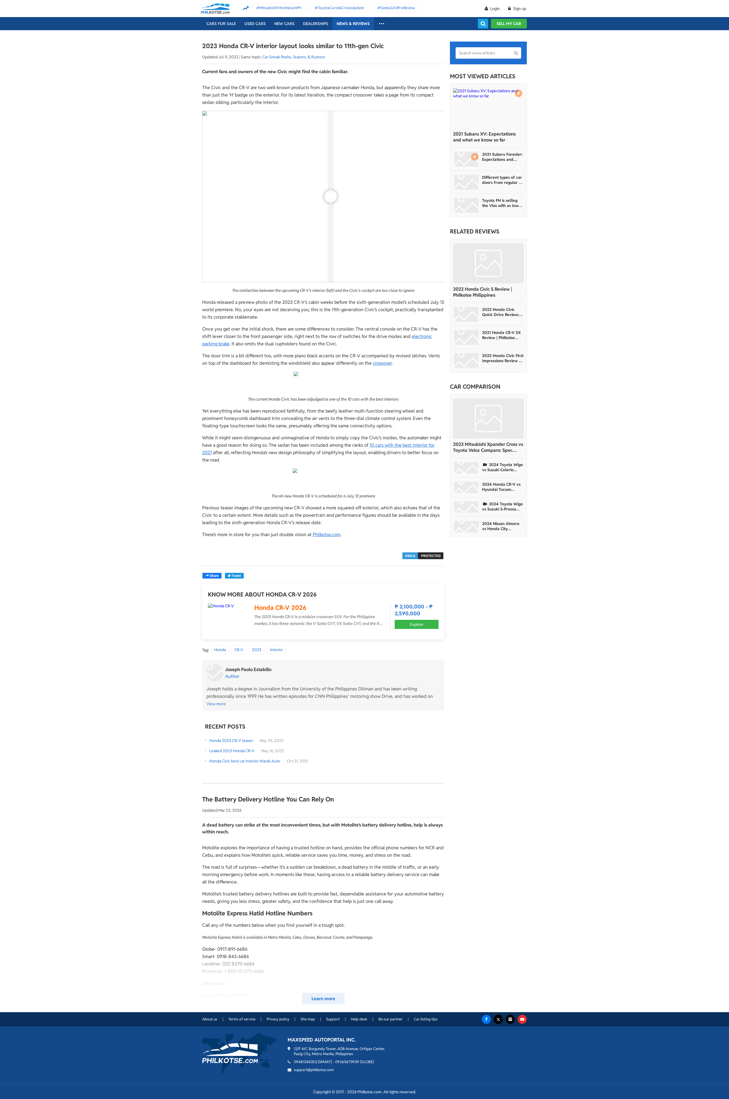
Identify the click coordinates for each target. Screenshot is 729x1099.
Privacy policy (278, 1019)
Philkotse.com (326, 535)
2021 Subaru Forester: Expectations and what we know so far (502, 157)
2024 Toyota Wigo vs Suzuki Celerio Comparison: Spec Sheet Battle (502, 467)
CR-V (238, 649)
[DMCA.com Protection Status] (423, 555)
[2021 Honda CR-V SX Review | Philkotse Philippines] (466, 337)
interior (276, 649)
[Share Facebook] (212, 576)
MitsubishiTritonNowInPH (280, 7)
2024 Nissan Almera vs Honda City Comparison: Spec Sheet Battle (500, 526)
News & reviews (353, 23)
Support (333, 1019)
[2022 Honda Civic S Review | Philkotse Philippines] (488, 263)
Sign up (519, 8)
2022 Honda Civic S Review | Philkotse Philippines (482, 292)
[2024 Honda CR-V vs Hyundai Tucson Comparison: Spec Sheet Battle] (466, 487)
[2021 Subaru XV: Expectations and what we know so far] (488, 108)
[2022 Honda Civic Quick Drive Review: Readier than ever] (466, 314)
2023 (256, 649)
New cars (284, 23)
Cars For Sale (221, 23)
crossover (382, 363)
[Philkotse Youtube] (522, 1019)
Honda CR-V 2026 (280, 608)
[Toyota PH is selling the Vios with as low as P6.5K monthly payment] (466, 205)
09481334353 (305, 1061)
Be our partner (390, 1019)
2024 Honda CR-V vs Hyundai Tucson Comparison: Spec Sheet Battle (501, 487)
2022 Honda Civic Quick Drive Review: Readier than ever (500, 312)
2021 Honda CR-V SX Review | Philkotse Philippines (501, 335)
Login (495, 8)
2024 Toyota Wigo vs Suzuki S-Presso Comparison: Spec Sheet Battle (502, 506)
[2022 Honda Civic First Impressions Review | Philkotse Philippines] (466, 360)
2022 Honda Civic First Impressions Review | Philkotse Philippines (502, 358)
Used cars (255, 23)
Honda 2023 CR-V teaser (231, 740)
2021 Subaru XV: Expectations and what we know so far (484, 137)
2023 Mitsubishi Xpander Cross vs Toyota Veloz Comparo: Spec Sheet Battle (488, 447)
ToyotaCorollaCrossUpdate (341, 7)
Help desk (359, 1019)
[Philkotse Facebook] (486, 1019)
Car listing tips (426, 1019)
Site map (307, 1019)
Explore (416, 624)
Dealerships (315, 23)
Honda (220, 649)
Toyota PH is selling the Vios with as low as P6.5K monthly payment (500, 203)
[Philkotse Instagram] (510, 1019)
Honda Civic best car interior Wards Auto (244, 761)
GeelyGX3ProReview (397, 7)
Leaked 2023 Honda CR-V (232, 750)
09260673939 (347, 1061)
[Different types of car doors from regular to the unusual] (466, 182)
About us (209, 1019)
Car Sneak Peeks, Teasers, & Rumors (293, 57)
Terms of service (241, 1019)
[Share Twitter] (234, 576)
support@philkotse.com (314, 1069)
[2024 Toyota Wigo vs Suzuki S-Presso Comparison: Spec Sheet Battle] (466, 507)
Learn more (323, 999)
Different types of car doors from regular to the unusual (502, 180)
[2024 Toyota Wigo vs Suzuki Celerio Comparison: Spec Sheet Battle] (466, 467)
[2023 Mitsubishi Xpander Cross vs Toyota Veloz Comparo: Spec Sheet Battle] (488, 418)
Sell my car (509, 23)
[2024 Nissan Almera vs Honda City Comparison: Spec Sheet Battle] (466, 526)
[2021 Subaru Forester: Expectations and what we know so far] (466, 159)
